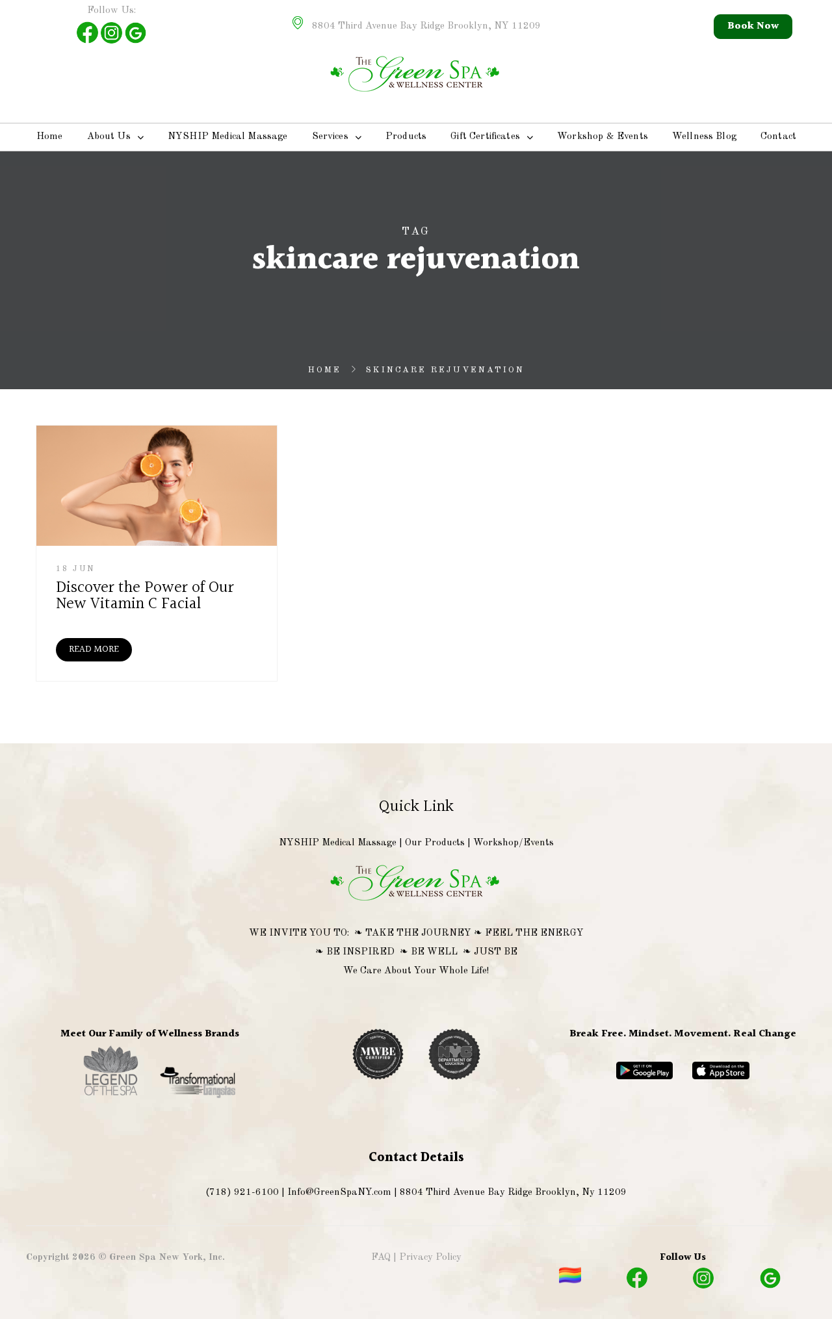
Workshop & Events (602, 137)
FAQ (381, 1257)
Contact (778, 137)
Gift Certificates (485, 137)
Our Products (435, 843)
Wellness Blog (704, 137)
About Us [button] (109, 137)
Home (49, 137)
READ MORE (94, 649)
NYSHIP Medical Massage (228, 137)
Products (405, 137)
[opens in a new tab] (111, 1096)
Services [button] (330, 137)
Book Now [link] (753, 26)
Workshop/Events (513, 843)
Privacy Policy (430, 1257)
